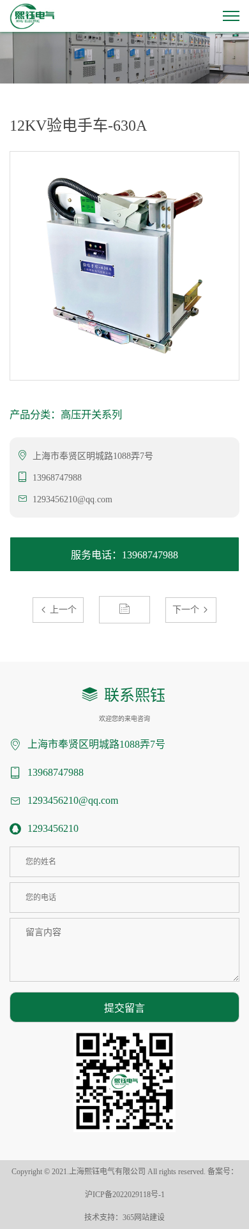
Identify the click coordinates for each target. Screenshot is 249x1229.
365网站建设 (144, 1217)
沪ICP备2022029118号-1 (125, 1194)
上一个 (62, 609)
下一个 (187, 609)
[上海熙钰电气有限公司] (32, 15)
